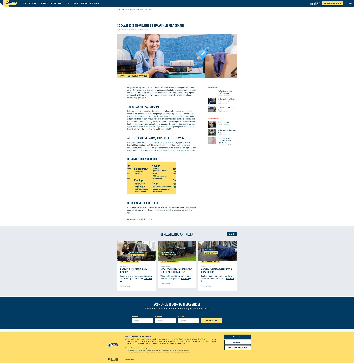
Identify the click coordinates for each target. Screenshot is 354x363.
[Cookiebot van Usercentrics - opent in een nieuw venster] (113, 359)
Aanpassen (236, 342)
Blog (123, 9)
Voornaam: (135, 317)
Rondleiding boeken (334, 3)
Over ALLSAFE (94, 3)
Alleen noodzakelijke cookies (237, 347)
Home (118, 9)
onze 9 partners (135, 339)
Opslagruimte (43, 3)
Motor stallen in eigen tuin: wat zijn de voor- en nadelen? (176, 270)
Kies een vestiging (29, 3)
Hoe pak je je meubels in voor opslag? (134, 270)
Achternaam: (158, 317)
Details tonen (129, 359)
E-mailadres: (181, 317)
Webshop (84, 3)
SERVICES (76, 3)
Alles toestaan (237, 337)
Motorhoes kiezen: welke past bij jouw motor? (217, 270)
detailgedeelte (190, 355)
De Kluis (67, 3)
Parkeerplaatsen (56, 3)
